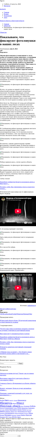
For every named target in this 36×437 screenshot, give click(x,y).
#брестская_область (10, 405)
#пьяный (19, 415)
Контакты (7, 6)
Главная (6, 12)
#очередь (26, 413)
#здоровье (2, 409)
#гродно (2, 408)
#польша (8, 415)
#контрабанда (13, 409)
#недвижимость (9, 413)
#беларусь (3, 309)
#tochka (2, 400)
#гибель (32, 406)
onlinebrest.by (31, 305)
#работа (23, 415)
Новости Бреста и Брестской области (12, 21)
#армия (15, 400)
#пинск (31, 413)
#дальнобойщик (8, 408)
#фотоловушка (11, 309)
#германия (26, 406)
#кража (20, 409)
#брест (20, 402)
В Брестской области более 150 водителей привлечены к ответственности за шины (18, 321)
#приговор (13, 415)
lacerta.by (3, 9)
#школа (19, 417)
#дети (19, 408)
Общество (3, 32)
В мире (6, 14)
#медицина (28, 409)
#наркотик (2, 413)
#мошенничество (22, 411)
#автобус (11, 400)
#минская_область (9, 411)
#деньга (15, 408)
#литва (24, 409)
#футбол (14, 417)
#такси (10, 417)
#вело (22, 406)
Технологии (8, 16)
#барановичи (22, 400)
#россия (29, 415)
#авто (7, 400)
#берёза (14, 403)
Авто (5, 17)
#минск (2, 411)
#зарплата (31, 408)
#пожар (2, 415)
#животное (25, 408)
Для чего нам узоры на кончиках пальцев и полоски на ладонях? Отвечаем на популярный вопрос (17, 329)
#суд (7, 417)
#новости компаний (19, 413)
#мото (15, 411)
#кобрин (7, 409)
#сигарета (2, 417)
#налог (29, 411)
